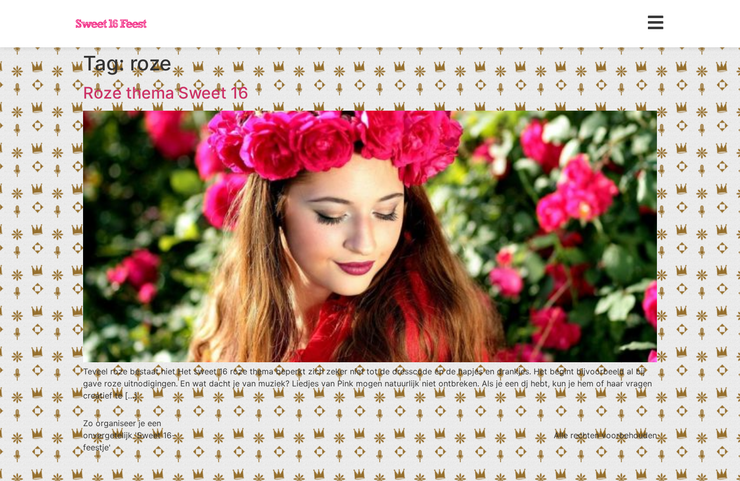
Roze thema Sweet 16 (165, 93)
